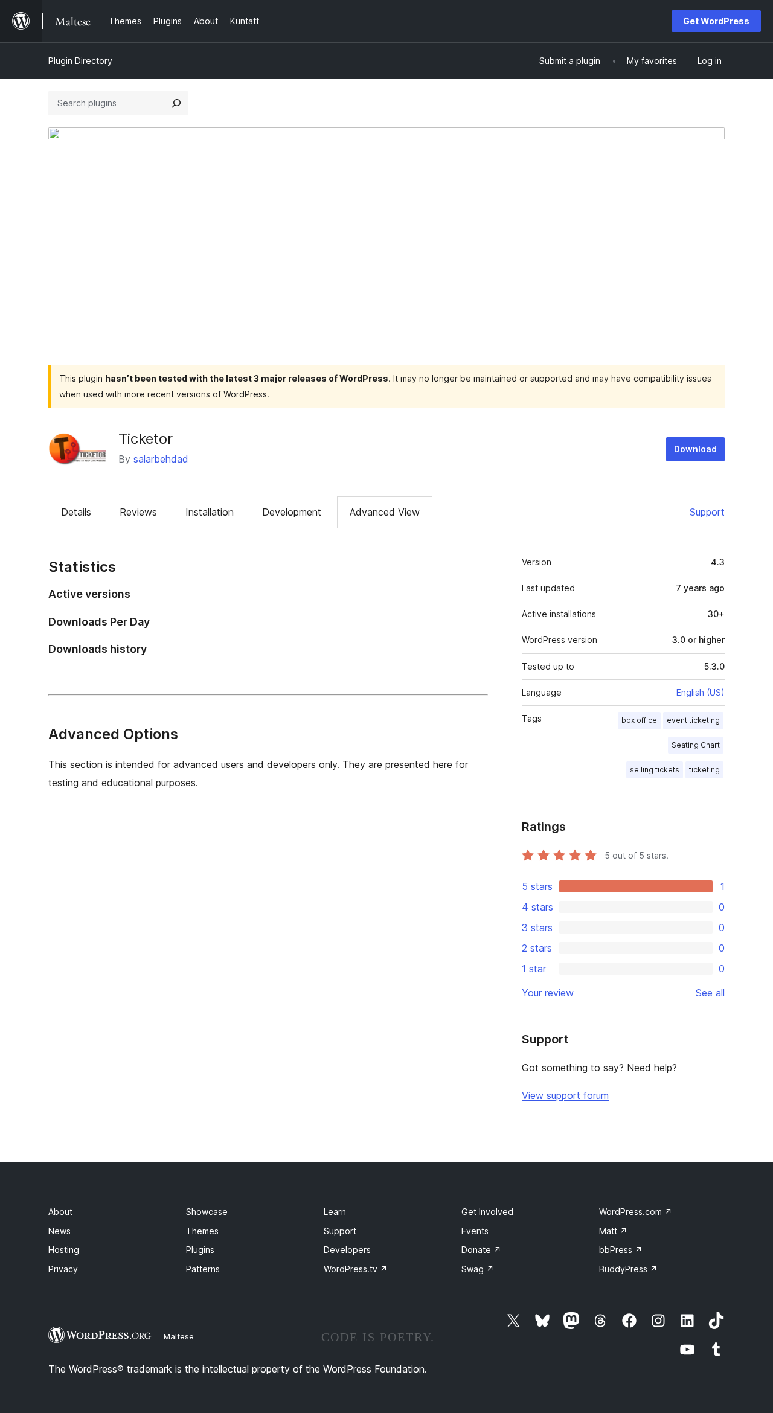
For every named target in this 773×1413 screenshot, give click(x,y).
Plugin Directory (80, 61)
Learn (335, 1211)
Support (707, 512)
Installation (209, 512)
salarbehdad (160, 459)
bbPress (621, 1250)
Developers (347, 1250)
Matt (613, 1231)
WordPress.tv (356, 1269)
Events (475, 1231)
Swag (477, 1269)
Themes (202, 1231)
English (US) (700, 692)
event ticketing (693, 720)
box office (639, 720)
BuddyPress (628, 1269)
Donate (481, 1250)
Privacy (63, 1269)
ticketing (704, 769)
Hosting (63, 1250)
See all (710, 993)
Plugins (200, 1250)
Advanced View (385, 512)
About (60, 1211)
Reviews (138, 512)
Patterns (203, 1269)
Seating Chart (696, 744)
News (59, 1231)
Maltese (179, 1336)
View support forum (565, 1095)
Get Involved (487, 1211)
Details (76, 512)
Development (291, 512)
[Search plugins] (176, 103)
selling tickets (654, 769)
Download (695, 449)
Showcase (207, 1211)
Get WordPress (716, 21)
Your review (548, 993)
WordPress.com (635, 1211)
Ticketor (145, 438)
